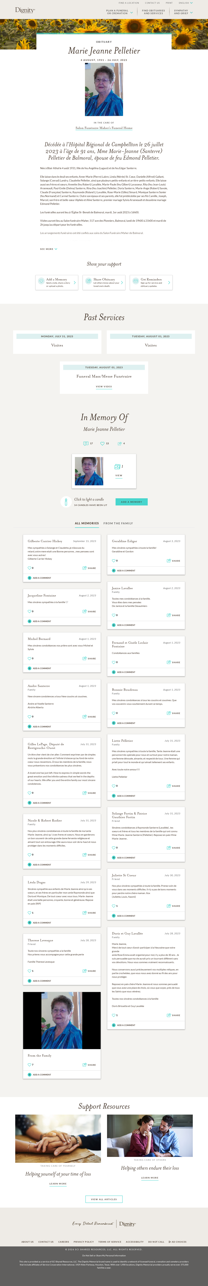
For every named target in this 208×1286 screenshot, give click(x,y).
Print (169, 3)
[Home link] (25, 10)
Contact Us (152, 3)
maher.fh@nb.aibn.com (114, 241)
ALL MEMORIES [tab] (87, 523)
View (119, 475)
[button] (119, 12)
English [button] (184, 3)
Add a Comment (42, 578)
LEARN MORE (58, 1183)
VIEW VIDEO (104, 386)
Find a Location (129, 3)
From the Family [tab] (118, 523)
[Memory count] (85, 443)
